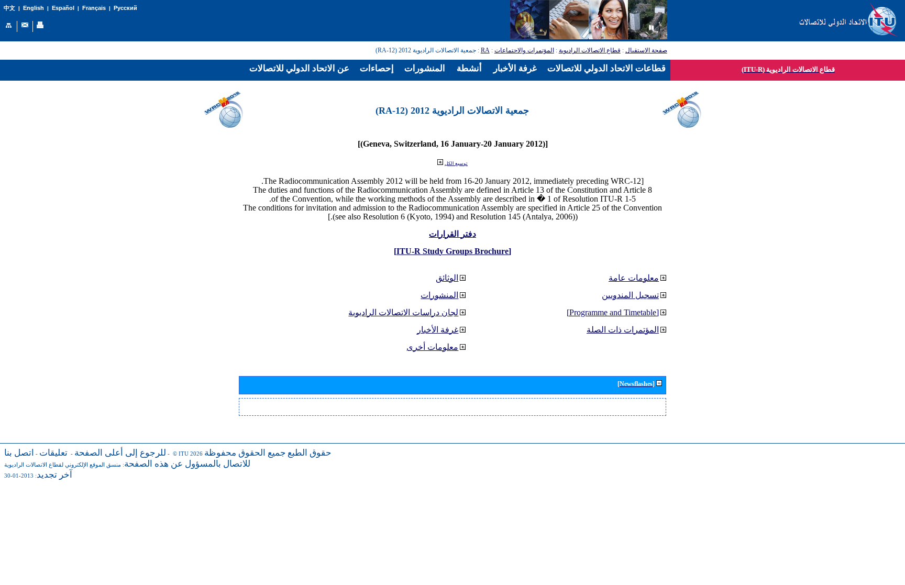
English (33, 8)
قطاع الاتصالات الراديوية (590, 50)
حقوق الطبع (310, 453)
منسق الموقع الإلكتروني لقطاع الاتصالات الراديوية (62, 465)
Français (94, 8)
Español (63, 8)
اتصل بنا (19, 453)
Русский (125, 8)
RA (485, 50)
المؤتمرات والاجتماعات (524, 50)
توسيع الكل (456, 163)
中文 (9, 8)
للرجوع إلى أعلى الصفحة (120, 453)
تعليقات (53, 453)
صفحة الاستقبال (646, 50)
